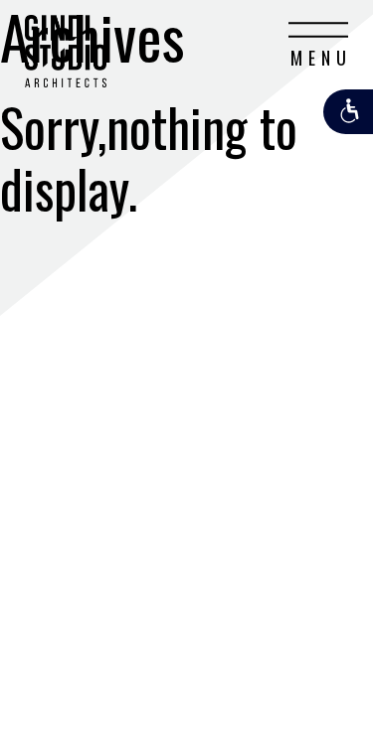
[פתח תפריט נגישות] (348, 111)
